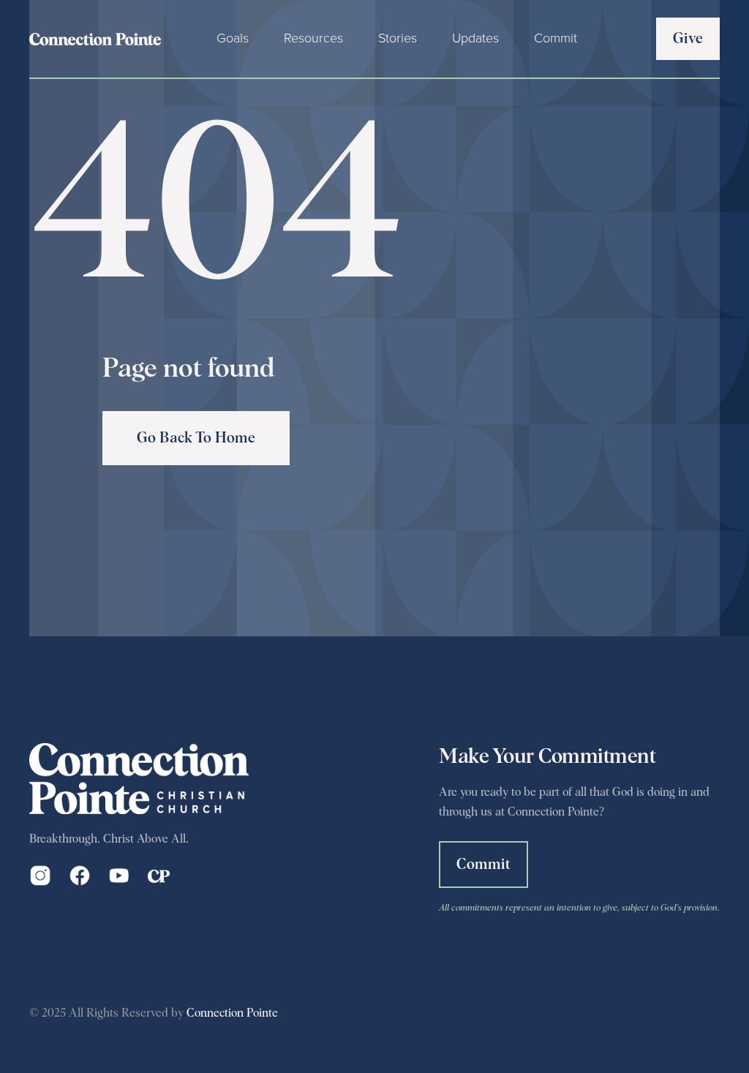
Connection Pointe (232, 1013)
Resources (313, 38)
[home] (95, 38)
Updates (475, 38)
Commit (555, 38)
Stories (397, 38)
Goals (233, 38)
